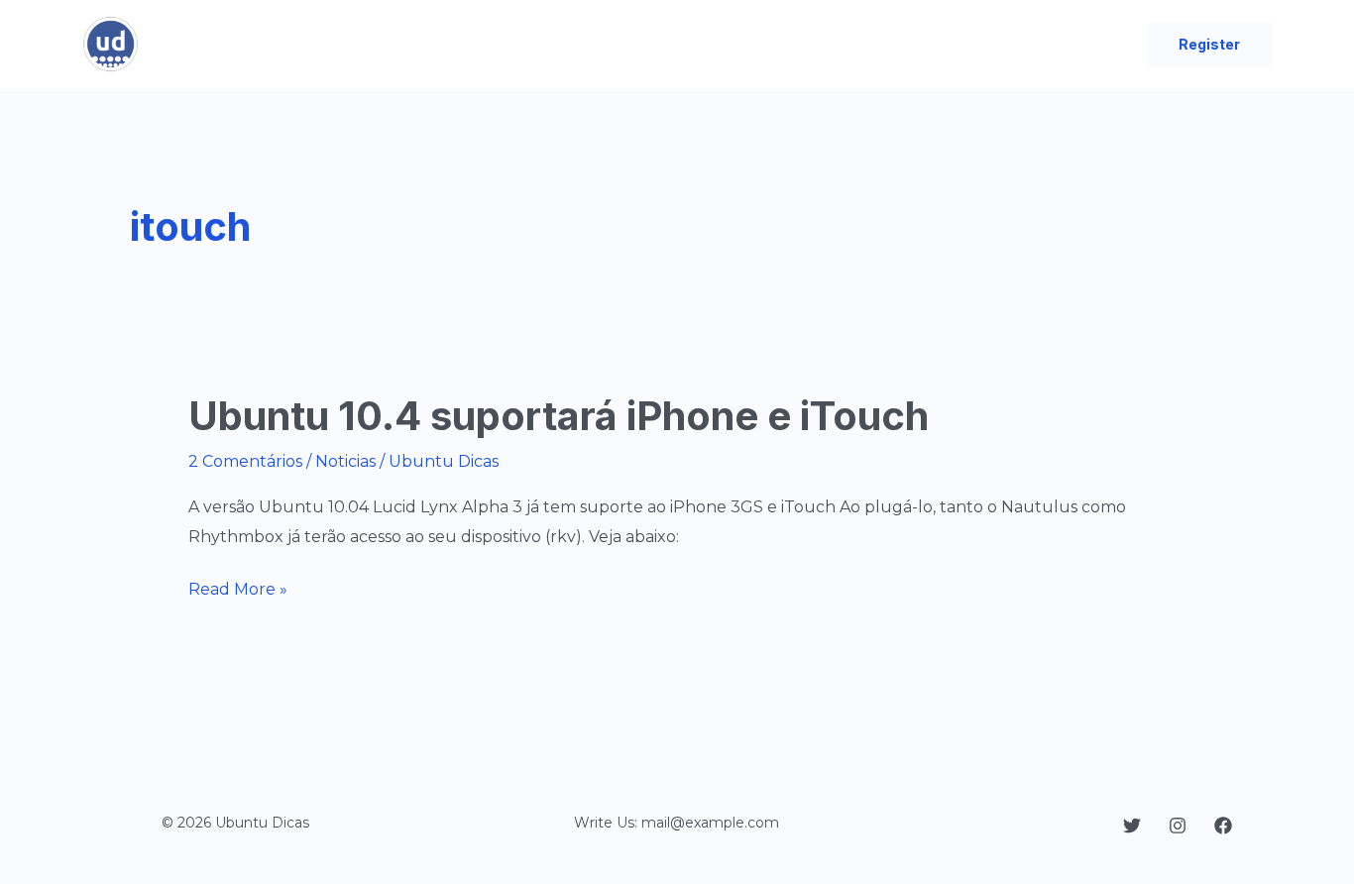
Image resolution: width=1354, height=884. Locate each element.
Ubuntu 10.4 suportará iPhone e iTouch (558, 415)
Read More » (237, 592)
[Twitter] (1132, 825)
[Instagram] (1177, 825)
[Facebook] (1223, 825)
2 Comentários (245, 461)
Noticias (345, 461)
